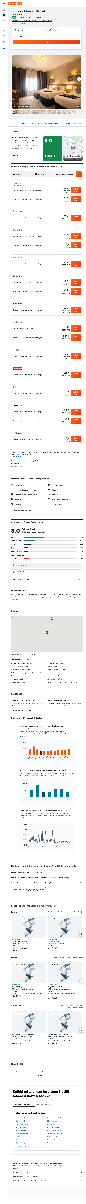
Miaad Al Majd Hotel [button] (19, 987)
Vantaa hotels (52, 1140)
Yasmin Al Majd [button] (53, 941)
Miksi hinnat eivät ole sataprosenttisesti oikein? (31, 1180)
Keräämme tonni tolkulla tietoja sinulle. (28, 1176)
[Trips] (4, 42)
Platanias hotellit (53, 1121)
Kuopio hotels (21, 1146)
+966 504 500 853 (19, 23)
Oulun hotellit (21, 1121)
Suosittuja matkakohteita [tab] (24, 1104)
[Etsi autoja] (4, 20)
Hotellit (24, 1192)
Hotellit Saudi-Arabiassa (48, 1192)
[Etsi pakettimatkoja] (4, 24)
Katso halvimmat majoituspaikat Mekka (68, 957)
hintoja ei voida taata (63, 1166)
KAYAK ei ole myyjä (20, 1172)
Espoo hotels (20, 1143)
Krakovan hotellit (22, 1137)
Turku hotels (51, 1143)
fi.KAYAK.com (15, 1192)
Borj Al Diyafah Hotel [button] (55, 987)
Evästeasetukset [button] (16, 467)
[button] (3, 3)
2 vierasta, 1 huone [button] (21, 36)
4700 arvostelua (34, 17)
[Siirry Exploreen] (4, 31)
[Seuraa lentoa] (4, 35)
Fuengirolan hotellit (54, 1130)
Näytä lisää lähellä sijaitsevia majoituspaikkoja (65, 912)
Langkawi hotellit (22, 1124)
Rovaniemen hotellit (54, 1118)
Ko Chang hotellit (53, 1127)
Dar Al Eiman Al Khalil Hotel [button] (22, 941)
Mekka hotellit (62, 1192)
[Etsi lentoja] (4, 10)
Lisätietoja (17, 457)
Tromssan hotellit (22, 1134)
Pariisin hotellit (52, 1124)
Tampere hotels (21, 1140)
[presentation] (30, 728)
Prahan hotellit (21, 1130)
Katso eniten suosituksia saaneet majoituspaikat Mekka (71, 1006)
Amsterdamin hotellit (54, 1134)
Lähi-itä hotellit (33, 1192)
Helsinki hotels (52, 1137)
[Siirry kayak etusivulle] (15, 3)
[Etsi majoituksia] (4, 15)
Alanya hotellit (21, 1127)
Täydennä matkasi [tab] (43, 1104)
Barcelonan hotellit (22, 1118)
